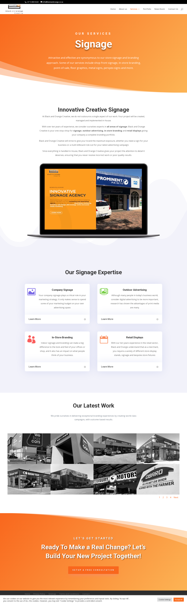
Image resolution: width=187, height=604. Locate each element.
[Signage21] (115, 494)
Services (133, 9)
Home (113, 9)
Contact (86, 594)
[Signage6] (157, 463)
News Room (159, 9)
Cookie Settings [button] (165, 599)
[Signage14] (115, 463)
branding (64, 343)
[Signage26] (29, 463)
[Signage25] (72, 463)
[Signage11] (157, 494)
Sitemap (52, 594)
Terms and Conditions (69, 594)
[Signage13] (72, 494)
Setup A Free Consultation (93, 570)
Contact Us (173, 9)
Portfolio (147, 9)
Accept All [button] (178, 599)
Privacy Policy (39, 594)
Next (176, 497)
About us (123, 9)
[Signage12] (29, 494)
